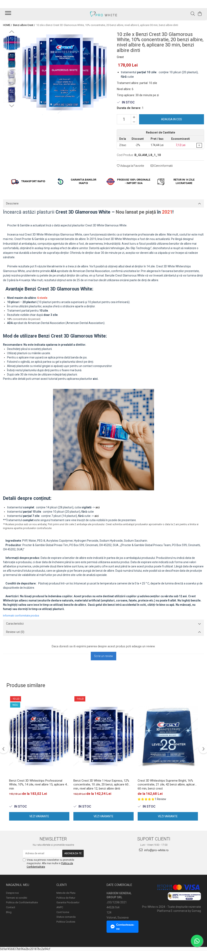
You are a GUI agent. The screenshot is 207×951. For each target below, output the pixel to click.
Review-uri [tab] (15, 632)
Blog (9, 912)
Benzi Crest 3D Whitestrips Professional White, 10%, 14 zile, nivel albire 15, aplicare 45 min (38, 784)
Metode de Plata (65, 892)
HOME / (8, 25)
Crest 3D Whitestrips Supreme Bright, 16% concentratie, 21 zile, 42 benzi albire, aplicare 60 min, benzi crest (167, 784)
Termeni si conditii (16, 897)
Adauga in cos (171, 119)
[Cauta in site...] (193, 14)
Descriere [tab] (12, 203)
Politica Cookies (65, 921)
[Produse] (8, 14)
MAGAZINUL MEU (17, 885)
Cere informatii (163, 165)
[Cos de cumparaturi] (200, 14)
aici (97, 507)
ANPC (59, 907)
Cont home (62, 912)
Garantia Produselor (67, 902)
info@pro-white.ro (156, 850)
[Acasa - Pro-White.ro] (103, 14)
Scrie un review (103, 656)
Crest (120, 57)
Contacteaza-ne (125, 926)
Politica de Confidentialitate (22, 902)
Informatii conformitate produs (21, 615)
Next (11, 105)
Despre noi (12, 892)
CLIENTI (61, 885)
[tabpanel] (64, 72)
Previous (11, 32)
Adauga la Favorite (132, 165)
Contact (10, 907)
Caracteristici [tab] (15, 623)
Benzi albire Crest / (24, 25)
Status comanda (66, 916)
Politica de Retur (65, 897)
